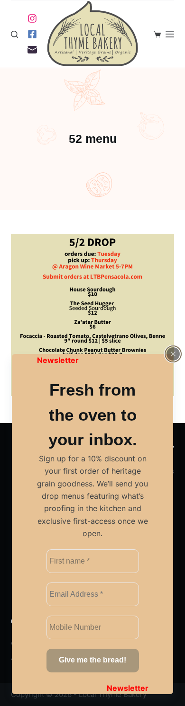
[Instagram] (32, 18)
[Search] (14, 34)
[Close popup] (173, 354)
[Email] (32, 49)
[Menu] (170, 34)
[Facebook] (32, 34)
